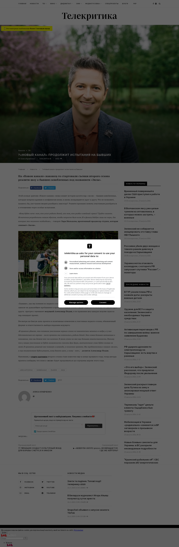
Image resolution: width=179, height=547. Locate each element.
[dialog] (89, 273)
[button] (89, 273)
